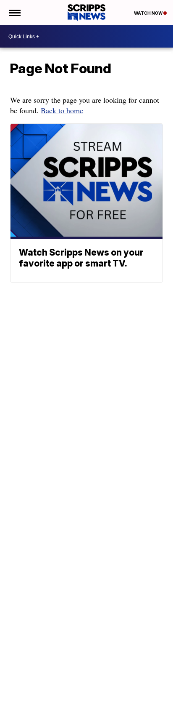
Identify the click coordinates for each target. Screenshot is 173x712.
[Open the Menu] (14, 12)
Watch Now (148, 13)
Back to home (62, 110)
